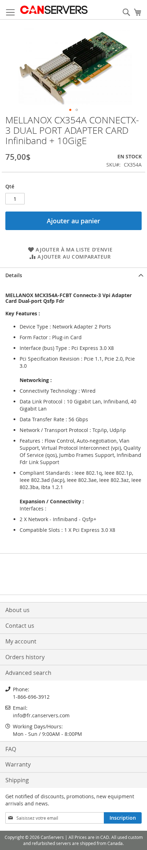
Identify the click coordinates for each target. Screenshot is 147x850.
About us (17, 610)
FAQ (10, 749)
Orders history (25, 657)
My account (20, 641)
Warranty (18, 764)
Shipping (17, 780)
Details (13, 275)
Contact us (19, 626)
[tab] (73, 275)
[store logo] (54, 10)
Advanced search (28, 673)
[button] (70, 110)
